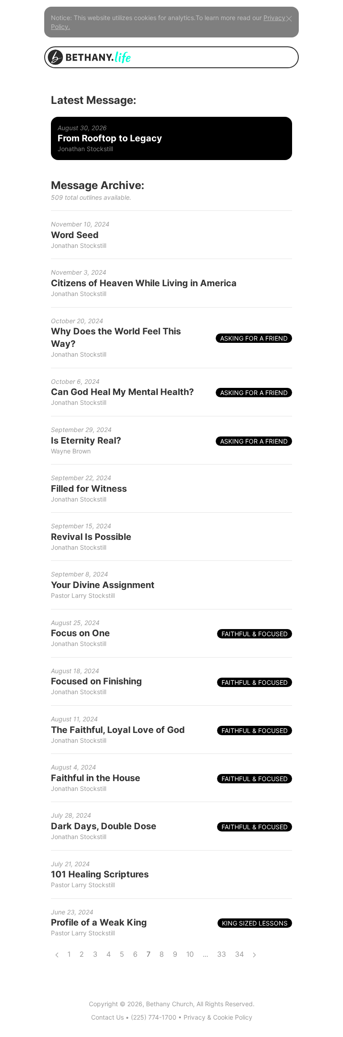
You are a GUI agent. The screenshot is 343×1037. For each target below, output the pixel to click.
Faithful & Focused (255, 634)
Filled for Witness (89, 488)
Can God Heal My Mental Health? (122, 392)
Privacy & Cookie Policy (218, 1017)
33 (221, 954)
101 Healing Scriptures (100, 874)
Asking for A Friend (254, 338)
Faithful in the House (95, 778)
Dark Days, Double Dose (103, 826)
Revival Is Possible (91, 536)
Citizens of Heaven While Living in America (144, 283)
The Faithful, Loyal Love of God (118, 729)
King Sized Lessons (255, 923)
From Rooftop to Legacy (110, 138)
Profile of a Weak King (99, 922)
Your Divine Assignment (103, 585)
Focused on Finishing (96, 681)
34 (239, 954)
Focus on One (80, 633)
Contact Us (107, 1017)
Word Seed (75, 235)
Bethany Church (169, 1004)
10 (190, 954)
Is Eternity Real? (86, 440)
